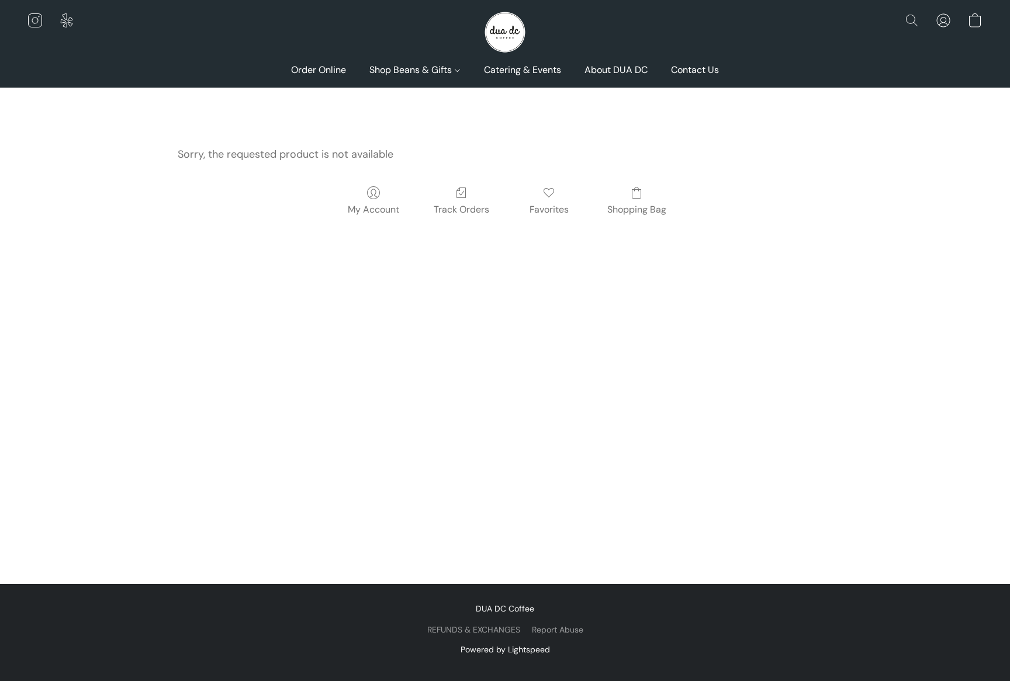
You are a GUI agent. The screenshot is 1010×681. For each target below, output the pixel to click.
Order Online (318, 70)
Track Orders (461, 209)
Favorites (549, 209)
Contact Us (695, 70)
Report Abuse (557, 629)
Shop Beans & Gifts (411, 70)
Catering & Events (522, 70)
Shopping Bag (636, 209)
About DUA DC (616, 70)
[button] (505, 32)
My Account (373, 209)
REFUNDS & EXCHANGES (473, 629)
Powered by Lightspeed (505, 649)
